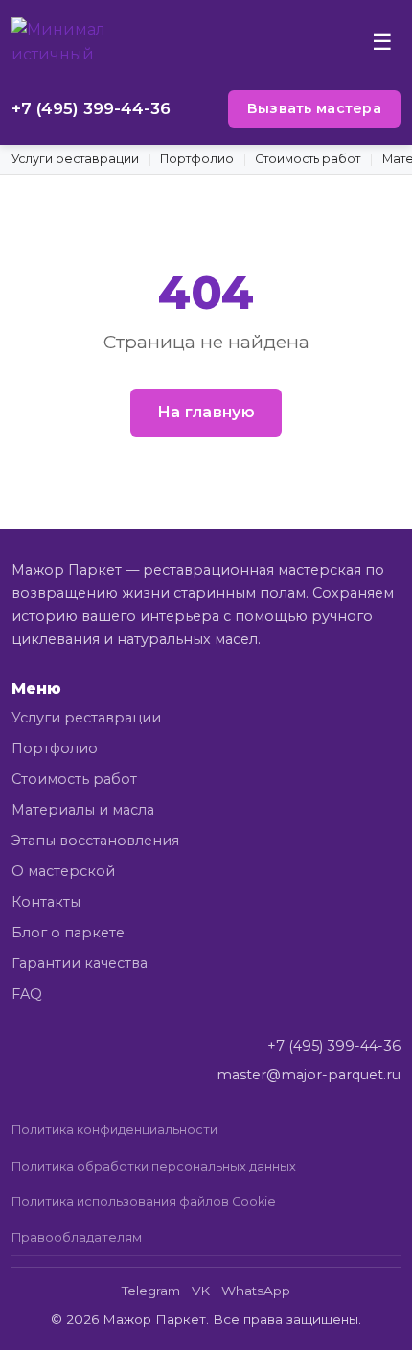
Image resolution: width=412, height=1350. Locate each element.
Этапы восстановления (95, 840)
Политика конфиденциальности (114, 1130)
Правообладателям (76, 1237)
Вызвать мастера (314, 108)
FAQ (26, 994)
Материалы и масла (82, 809)
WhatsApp (255, 1290)
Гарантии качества (79, 963)
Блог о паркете (68, 932)
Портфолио (197, 159)
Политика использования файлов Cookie (143, 1202)
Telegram (151, 1290)
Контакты (45, 902)
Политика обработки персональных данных (153, 1166)
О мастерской (63, 871)
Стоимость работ (307, 159)
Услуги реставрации (75, 159)
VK (201, 1290)
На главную (206, 412)
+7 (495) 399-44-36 (91, 108)
